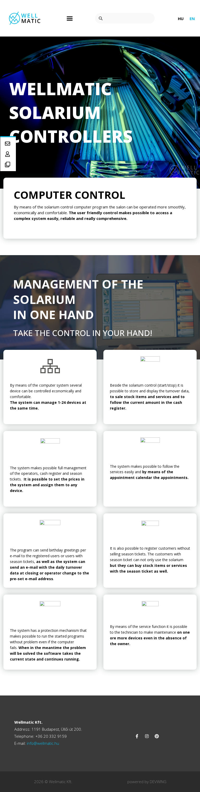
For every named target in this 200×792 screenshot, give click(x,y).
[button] (70, 18)
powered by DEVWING (146, 781)
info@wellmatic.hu (42, 743)
